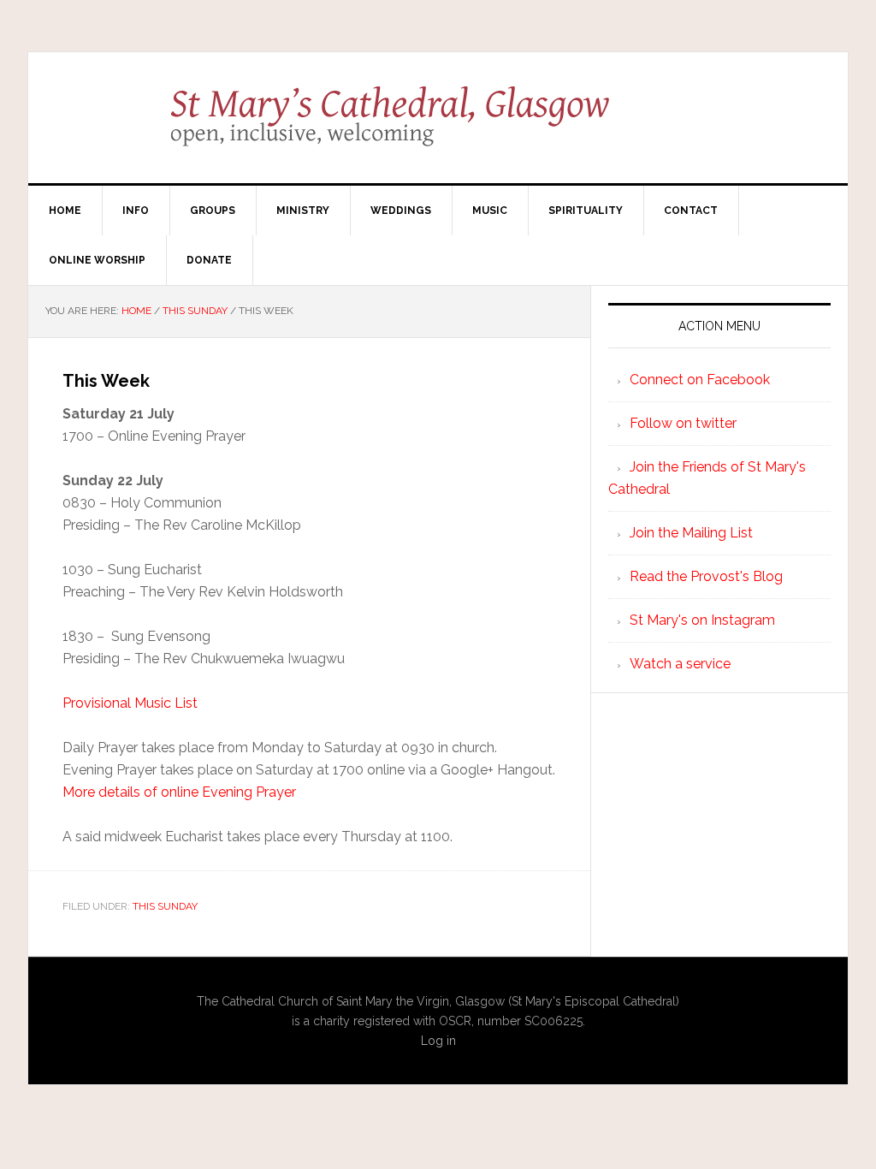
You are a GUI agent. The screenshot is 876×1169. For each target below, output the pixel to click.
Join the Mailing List (691, 533)
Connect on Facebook (700, 379)
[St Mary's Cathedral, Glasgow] (438, 128)
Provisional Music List (130, 703)
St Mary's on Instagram (702, 620)
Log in (438, 1040)
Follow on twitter (683, 423)
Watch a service (680, 664)
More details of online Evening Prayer (179, 792)
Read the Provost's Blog (706, 576)
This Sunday (165, 906)
